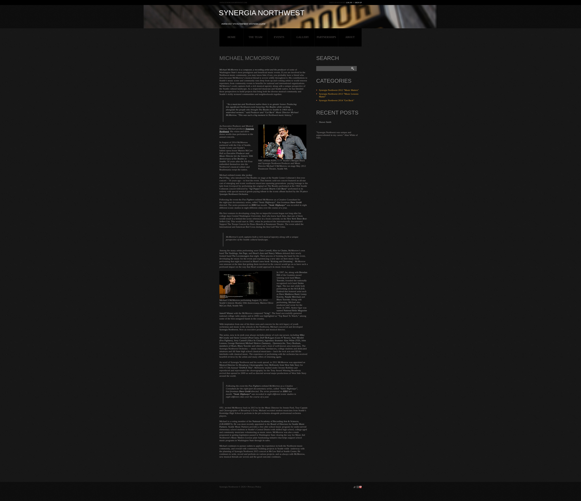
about (350, 37)
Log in (349, 2)
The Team (255, 37)
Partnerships (326, 37)
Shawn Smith (325, 122)
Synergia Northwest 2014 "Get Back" (336, 100)
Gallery (302, 37)
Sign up (358, 2)
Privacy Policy (254, 487)
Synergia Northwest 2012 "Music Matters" (339, 90)
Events (279, 37)
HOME (232, 37)
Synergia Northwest (261, 13)
